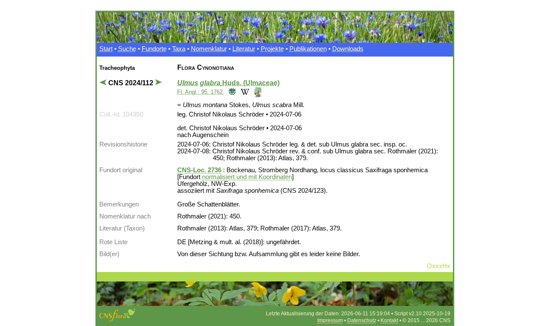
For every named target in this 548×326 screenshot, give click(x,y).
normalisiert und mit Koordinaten (247, 176)
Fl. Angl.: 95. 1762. (200, 92)
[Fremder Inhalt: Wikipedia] (243, 91)
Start (106, 48)
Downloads (347, 48)
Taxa (178, 48)
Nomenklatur (209, 48)
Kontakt (389, 320)
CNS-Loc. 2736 (199, 170)
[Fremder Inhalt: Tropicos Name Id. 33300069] (231, 91)
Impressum (330, 320)
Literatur (243, 48)
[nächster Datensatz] (159, 83)
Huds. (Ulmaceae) (228, 83)
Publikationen (308, 48)
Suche (127, 48)
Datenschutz (361, 320)
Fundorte (154, 48)
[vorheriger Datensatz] (103, 83)
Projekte (272, 48)
